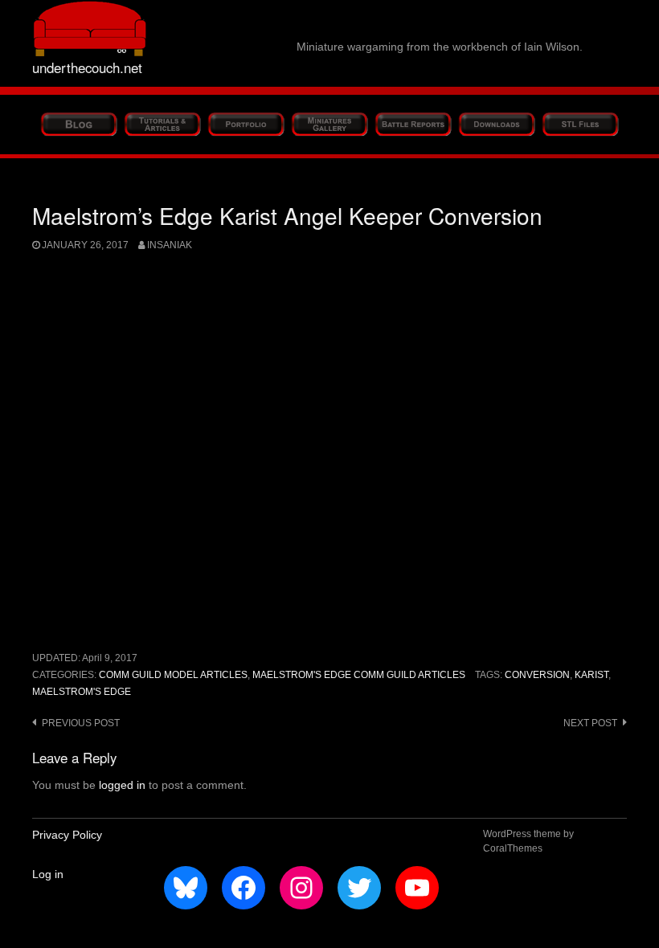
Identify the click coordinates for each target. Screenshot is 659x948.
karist (591, 674)
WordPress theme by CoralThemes (528, 841)
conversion (537, 674)
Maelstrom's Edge (81, 691)
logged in (122, 784)
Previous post (81, 723)
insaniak (169, 245)
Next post (590, 723)
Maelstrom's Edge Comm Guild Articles (358, 674)
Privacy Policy (67, 834)
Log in (47, 874)
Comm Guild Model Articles (173, 674)
